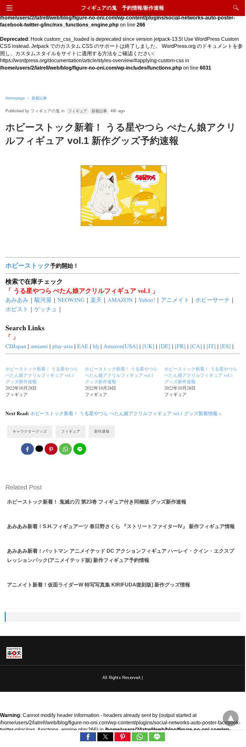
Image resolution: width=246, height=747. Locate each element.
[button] (88, 736)
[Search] (234, 8)
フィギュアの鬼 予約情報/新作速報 (122, 8)
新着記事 (39, 98)
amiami (39, 346)
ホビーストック (27, 265)
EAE (82, 346)
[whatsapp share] (65, 449)
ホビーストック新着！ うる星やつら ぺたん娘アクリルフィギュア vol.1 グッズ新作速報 (41, 375)
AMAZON (120, 299)
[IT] (211, 346)
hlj (96, 346)
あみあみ (16, 299)
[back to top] (231, 718)
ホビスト (16, 309)
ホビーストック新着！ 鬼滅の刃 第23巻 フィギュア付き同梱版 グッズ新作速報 (96, 501)
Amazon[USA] (120, 346)
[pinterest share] (51, 449)
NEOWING (71, 299)
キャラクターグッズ (29, 431)
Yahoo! (146, 299)
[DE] (164, 346)
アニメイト (175, 299)
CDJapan (15, 346)
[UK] (148, 346)
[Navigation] (8, 8)
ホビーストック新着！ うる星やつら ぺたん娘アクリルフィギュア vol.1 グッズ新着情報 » (125, 413)
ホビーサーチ (212, 299)
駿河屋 (43, 299)
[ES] (225, 346)
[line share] (79, 449)
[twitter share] (39, 448)
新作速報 (101, 431)
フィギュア (77, 111)
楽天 (96, 299)
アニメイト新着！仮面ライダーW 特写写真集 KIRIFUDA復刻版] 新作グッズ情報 (98, 584)
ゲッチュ (45, 309)
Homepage (15, 98)
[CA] (196, 346)
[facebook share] (27, 449)
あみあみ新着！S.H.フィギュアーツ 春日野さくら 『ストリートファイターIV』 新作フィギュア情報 (121, 526)
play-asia (62, 346)
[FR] (180, 346)
